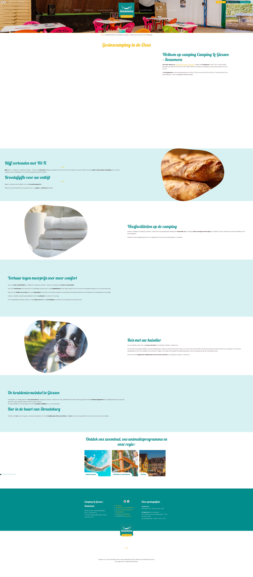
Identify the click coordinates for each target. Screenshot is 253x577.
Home (102, 35)
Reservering (221, 2)
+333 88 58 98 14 (233, 2)
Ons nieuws (119, 505)
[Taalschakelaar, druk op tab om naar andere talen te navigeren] (252, 2)
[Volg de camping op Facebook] (4, 2)
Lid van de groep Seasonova (124, 509)
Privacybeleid (120, 512)
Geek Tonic (128, 516)
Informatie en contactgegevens (125, 507)
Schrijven (246, 2)
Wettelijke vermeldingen (123, 514)
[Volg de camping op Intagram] (2, 2)
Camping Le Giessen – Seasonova (185, 64)
